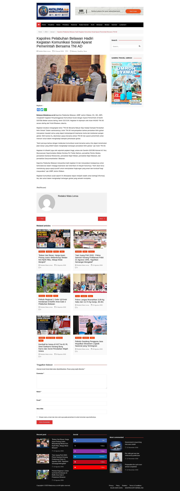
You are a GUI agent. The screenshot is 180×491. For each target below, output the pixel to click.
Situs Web (40, 408)
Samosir (114, 25)
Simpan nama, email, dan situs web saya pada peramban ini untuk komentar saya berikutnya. (67, 417)
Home (44, 25)
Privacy (111, 485)
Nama (39, 391)
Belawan (99, 25)
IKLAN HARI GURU (116, 488)
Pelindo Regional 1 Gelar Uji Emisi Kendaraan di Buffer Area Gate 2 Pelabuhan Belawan (53, 301)
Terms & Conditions (135, 485)
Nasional (74, 25)
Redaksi (124, 485)
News (58, 25)
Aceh (92, 25)
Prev (42, 219)
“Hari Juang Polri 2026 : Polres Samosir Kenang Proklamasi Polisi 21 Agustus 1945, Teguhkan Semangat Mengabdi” (60, 459)
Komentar (40, 373)
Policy (118, 485)
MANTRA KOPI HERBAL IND (134, 488)
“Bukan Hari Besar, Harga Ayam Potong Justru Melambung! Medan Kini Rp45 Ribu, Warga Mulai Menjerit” (60, 444)
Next (101, 219)
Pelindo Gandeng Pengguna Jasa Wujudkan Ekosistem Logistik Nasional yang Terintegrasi (89, 343)
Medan (107, 25)
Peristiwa (66, 25)
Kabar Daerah (84, 25)
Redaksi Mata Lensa (44, 51)
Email (39, 400)
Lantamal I (122, 25)
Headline (51, 25)
